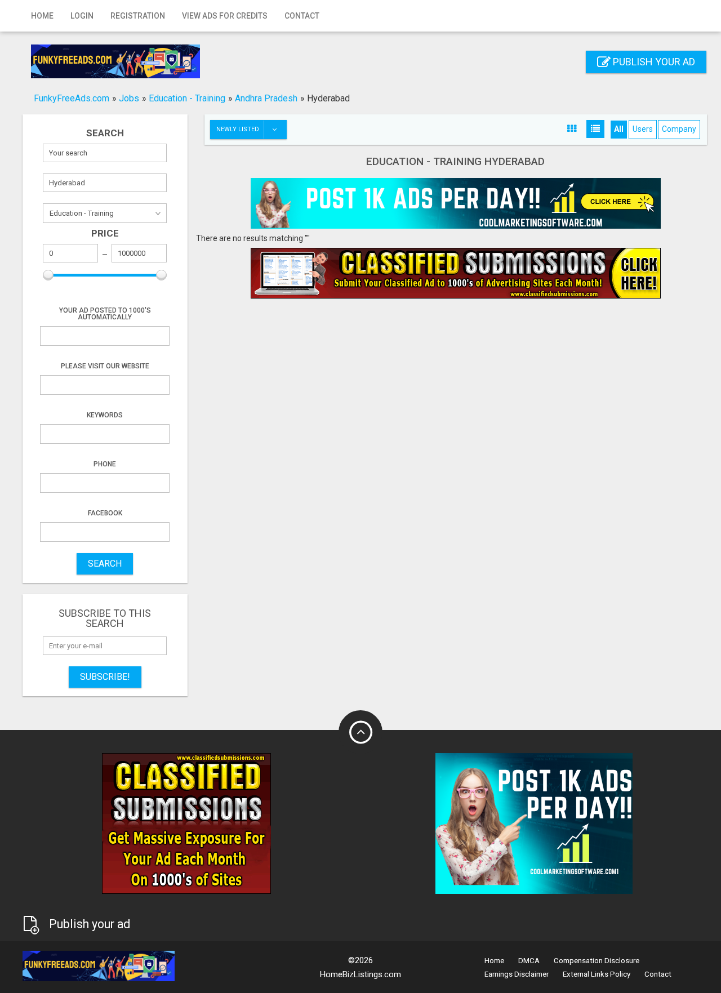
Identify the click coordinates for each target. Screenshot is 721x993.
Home (42, 15)
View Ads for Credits (225, 15)
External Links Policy (596, 974)
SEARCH (105, 563)
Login (82, 15)
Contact (301, 15)
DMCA (529, 960)
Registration (137, 15)
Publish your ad (653, 62)
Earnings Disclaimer (516, 974)
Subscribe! (105, 676)
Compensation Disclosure (596, 960)
